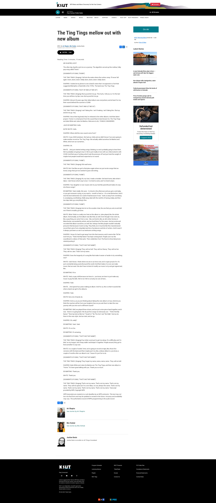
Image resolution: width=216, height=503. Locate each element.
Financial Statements (142, 473)
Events (114, 17)
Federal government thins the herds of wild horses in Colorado (145, 89)
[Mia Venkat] (61, 427)
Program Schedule (97, 465)
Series (73, 17)
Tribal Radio (144, 17)
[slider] (65, 12)
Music (81, 17)
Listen (58, 17)
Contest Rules (140, 476)
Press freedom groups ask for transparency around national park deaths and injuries (143, 97)
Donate (156, 4)
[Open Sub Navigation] (61, 17)
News (65, 17)
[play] (57, 12)
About (96, 17)
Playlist (94, 473)
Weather (90, 17)
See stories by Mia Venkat (76, 426)
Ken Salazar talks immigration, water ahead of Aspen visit (144, 81)
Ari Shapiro (66, 46)
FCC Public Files (140, 465)
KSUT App (123, 17)
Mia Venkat (73, 46)
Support (105, 17)
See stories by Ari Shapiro (76, 411)
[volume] (62, 12)
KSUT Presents (133, 17)
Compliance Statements (142, 469)
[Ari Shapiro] (61, 412)
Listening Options (96, 469)
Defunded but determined (146, 127)
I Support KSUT (146, 138)
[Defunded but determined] (146, 114)
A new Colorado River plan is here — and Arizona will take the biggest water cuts (144, 73)
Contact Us (117, 476)
